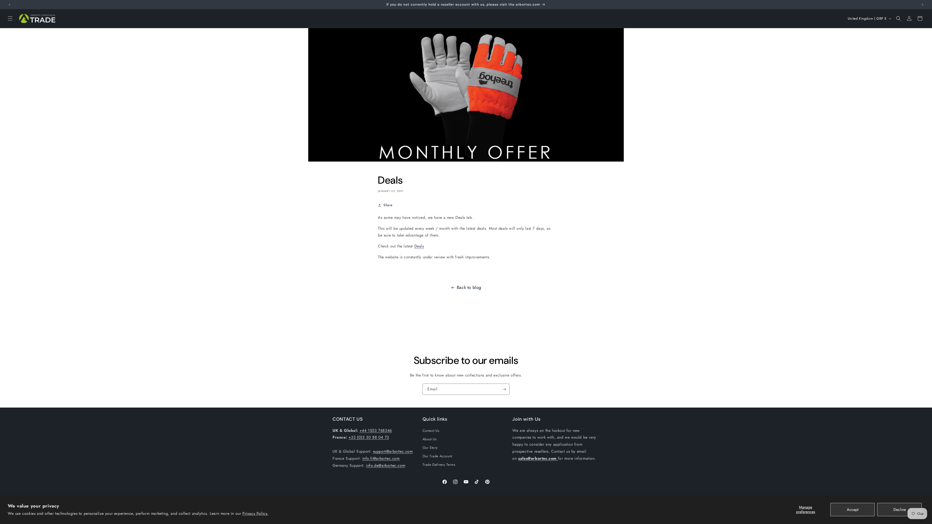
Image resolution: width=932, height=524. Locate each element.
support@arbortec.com (393, 451)
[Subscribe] (504, 389)
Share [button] (387, 205)
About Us (430, 439)
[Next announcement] (922, 4)
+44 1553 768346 (375, 430)
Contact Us (431, 430)
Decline (899, 509)
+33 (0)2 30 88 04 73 (369, 437)
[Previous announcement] (9, 4)
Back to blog (469, 287)
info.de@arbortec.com (385, 465)
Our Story (430, 447)
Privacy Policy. (255, 513)
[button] (10, 18)
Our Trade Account (437, 456)
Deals (419, 246)
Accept (852, 509)
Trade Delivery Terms (439, 464)
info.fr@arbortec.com (381, 458)
